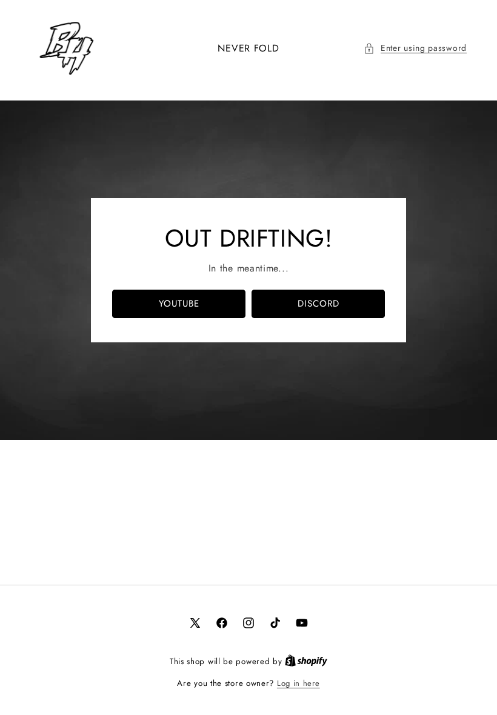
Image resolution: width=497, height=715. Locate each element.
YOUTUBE (179, 303)
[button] (415, 48)
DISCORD (318, 303)
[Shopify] (306, 661)
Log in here (298, 683)
